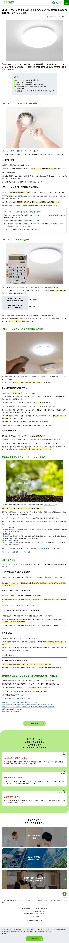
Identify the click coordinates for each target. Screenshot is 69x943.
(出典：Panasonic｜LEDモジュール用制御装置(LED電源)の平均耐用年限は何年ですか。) (28, 707)
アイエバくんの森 (34, 916)
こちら (21, 229)
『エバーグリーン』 (9, 215)
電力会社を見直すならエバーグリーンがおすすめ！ (30, 86)
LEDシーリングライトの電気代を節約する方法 (29, 84)
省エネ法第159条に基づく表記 (30, 914)
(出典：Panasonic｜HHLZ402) (11, 711)
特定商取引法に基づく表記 (39, 911)
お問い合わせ (43, 914)
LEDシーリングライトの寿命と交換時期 (27, 80)
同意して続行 (34, 939)
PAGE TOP (64, 897)
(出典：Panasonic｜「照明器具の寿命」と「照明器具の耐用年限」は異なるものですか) (27, 704)
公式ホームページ (46, 548)
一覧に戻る (34, 723)
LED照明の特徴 (19, 89)
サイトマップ (35, 908)
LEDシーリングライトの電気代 (24, 82)
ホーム (3, 900)
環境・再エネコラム (11, 900)
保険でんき (6, 534)
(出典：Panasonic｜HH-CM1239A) (12, 709)
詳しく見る (4, 933)
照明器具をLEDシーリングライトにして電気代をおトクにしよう (34, 91)
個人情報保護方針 (26, 908)
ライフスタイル (22, 900)
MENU (66, 3)
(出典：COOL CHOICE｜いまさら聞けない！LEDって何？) (19, 702)
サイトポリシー (27, 911)
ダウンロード (44, 908)
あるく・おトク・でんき (10, 540)
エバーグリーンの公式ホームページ (12, 518)
